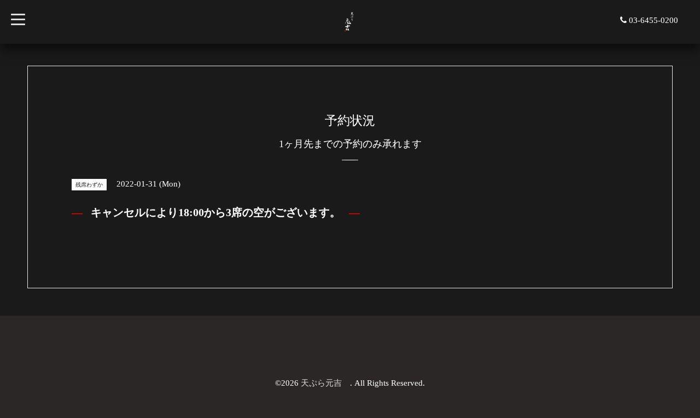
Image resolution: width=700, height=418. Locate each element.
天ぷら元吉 (325, 383)
